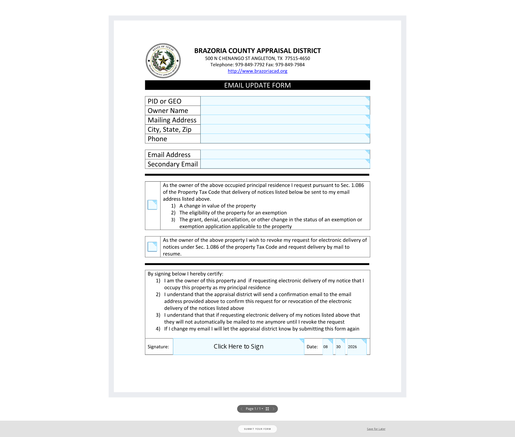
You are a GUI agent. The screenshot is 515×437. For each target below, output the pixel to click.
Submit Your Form (257, 428)
